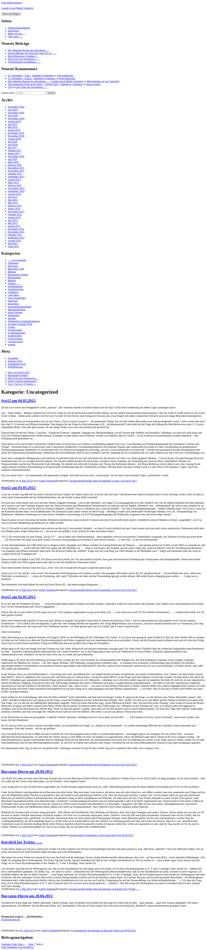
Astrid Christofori (47, 480)
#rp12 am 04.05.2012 (19, 372)
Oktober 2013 (15, 214)
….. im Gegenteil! (17, 260)
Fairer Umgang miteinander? (22, 381)
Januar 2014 (14, 208)
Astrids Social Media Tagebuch (17, 8)
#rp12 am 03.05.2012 (18, 488)
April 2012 (13, 246)
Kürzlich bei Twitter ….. (21, 842)
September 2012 (16, 237)
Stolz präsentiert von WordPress (17, 947)
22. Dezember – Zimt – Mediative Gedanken (31, 75)
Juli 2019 (12, 124)
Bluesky (12, 280)
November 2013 (16, 211)
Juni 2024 (13, 109)
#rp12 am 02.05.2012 (18, 597)
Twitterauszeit (15, 330)
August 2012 (14, 240)
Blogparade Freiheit (18, 274)
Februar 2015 (15, 185)
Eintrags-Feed (15, 361)
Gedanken (13, 292)
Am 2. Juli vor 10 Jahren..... (22, 384)
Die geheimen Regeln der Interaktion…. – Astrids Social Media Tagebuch (45, 81)
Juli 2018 (12, 141)
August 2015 (14, 179)
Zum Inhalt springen (11, 2)
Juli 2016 (12, 159)
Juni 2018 (13, 144)
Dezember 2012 (16, 229)
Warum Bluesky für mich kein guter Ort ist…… (32, 53)
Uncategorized (15, 341)
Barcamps (13, 266)
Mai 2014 (13, 202)
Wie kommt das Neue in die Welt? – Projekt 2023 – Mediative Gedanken (45, 84)
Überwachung (15, 338)
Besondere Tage (16, 269)
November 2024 (16, 106)
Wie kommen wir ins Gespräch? (103, 81)
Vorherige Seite (9, 944)
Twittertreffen (15, 335)
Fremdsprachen (15, 289)
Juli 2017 (12, 147)
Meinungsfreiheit (16, 309)
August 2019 (14, 121)
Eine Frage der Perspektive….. (23, 59)
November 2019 (16, 118)
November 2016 (16, 156)
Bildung (12, 271)
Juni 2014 (13, 200)
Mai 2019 (13, 127)
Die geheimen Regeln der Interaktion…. (28, 50)
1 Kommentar (108, 835)
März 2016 (13, 162)
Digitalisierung (15, 286)
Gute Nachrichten (17, 298)
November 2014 (16, 188)
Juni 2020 (13, 115)
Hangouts (13, 300)
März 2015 (13, 182)
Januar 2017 (14, 153)
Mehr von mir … (16, 33)
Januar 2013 (14, 226)
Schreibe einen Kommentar (110, 480)
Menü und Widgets (11, 14)
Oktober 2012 (15, 234)
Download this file (10, 919)
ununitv (12, 344)
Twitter (11, 327)
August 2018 (14, 138)
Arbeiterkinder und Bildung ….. (24, 62)
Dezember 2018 (16, 133)
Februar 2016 (15, 165)
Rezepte (12, 318)
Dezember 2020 (16, 112)
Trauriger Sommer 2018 (20, 324)
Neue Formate (15, 312)
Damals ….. (14, 283)
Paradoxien (13, 315)
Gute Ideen (13, 295)
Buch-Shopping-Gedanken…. (23, 56)
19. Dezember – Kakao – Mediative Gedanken (31, 78)
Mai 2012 (13, 243)
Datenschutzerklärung (19, 27)
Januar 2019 (14, 130)
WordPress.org (15, 367)
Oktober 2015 (15, 173)
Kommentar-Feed (17, 364)
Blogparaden (14, 277)
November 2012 (16, 232)
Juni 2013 (13, 220)
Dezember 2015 (16, 168)
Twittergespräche (16, 332)
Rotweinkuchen (65, 75)
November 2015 (16, 170)
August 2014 (14, 194)
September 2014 (16, 191)
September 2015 (16, 176)
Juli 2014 (12, 197)
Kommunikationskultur (19, 306)
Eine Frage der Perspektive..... (23, 378)
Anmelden (13, 358)
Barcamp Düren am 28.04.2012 (27, 771)
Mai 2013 (13, 223)
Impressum (13, 30)
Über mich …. (15, 36)
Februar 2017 (15, 150)
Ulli (10, 87)
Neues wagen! (93, 84)
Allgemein (13, 263)
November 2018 (16, 136)
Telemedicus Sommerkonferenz (24, 321)
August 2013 (14, 217)
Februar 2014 (15, 205)
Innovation (13, 303)
